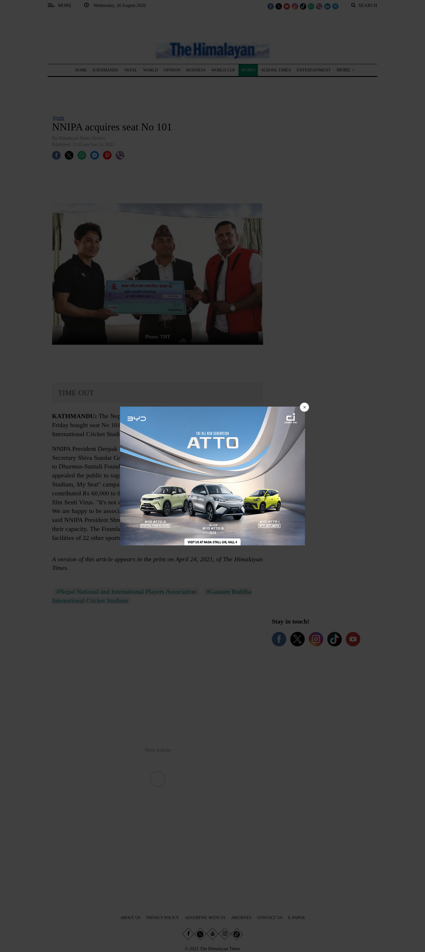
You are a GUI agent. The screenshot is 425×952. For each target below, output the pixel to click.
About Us (130, 918)
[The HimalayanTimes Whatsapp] (311, 6)
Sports (58, 117)
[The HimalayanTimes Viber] (319, 6)
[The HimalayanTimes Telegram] (335, 6)
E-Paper (296, 918)
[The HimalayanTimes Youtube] (287, 6)
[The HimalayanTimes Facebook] (270, 6)
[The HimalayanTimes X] (279, 6)
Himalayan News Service (82, 138)
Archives (241, 918)
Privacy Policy (162, 918)
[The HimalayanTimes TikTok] (303, 6)
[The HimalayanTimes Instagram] (295, 6)
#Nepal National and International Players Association (126, 591)
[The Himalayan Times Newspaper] (212, 50)
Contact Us (269, 918)
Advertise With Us (205, 918)
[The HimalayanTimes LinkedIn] (327, 6)
